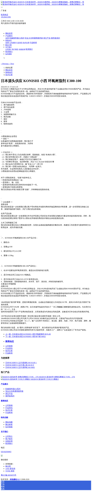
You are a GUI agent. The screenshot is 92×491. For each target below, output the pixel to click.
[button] (5, 64)
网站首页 (9, 33)
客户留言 (9, 439)
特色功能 (4, 417)
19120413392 (6, 17)
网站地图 (9, 422)
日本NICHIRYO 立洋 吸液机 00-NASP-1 (21, 363)
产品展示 (4, 384)
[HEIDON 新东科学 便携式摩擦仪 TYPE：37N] (20, 377)
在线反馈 (9, 441)
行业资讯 (9, 348)
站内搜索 (9, 427)
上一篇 (28, 334)
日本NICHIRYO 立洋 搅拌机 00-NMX (20, 367)
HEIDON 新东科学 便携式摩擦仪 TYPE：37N (57, 377)
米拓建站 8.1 (15, 479)
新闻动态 (9, 72)
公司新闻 (9, 346)
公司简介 (9, 436)
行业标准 (9, 353)
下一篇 (25, 336)
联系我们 (9, 443)
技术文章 (9, 75)
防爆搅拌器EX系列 (12, 389)
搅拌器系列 (9, 396)
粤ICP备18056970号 (8, 475)
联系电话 (4, 15)
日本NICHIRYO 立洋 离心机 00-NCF (19, 365)
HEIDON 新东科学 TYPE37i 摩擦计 (45, 379)
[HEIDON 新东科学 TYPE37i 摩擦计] (16, 379)
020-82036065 (6, 452)
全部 (7, 38)
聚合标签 (9, 424)
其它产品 (9, 394)
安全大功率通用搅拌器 (14, 391)
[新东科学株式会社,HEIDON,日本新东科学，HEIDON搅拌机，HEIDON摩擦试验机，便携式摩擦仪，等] (46, 3)
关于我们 (4, 432)
